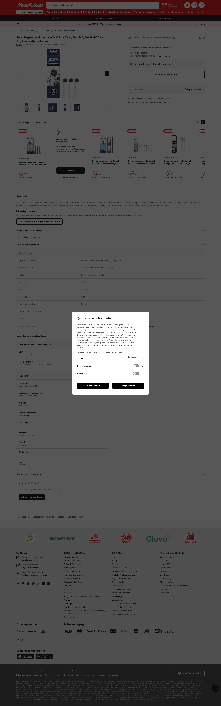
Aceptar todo (128, 385)
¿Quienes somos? (100, 352)
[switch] (136, 365)
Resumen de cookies (114, 352)
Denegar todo (93, 385)
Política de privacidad (84, 352)
